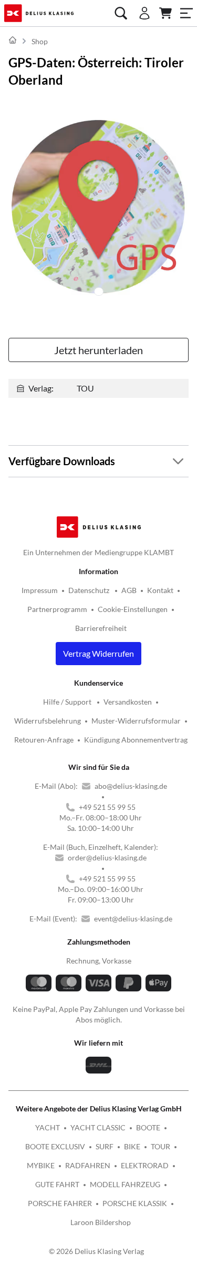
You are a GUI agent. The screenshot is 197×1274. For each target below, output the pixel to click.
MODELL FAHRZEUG (125, 1184)
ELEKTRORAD (145, 1165)
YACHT (47, 1127)
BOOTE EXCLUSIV (55, 1146)
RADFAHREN (87, 1165)
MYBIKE (41, 1165)
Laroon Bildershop (100, 1222)
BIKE (132, 1146)
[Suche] (121, 13)
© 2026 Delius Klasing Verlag (96, 1251)
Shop (40, 41)
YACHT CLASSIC (98, 1127)
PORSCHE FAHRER (60, 1203)
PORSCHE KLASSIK (134, 1203)
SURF (104, 1146)
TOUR (160, 1146)
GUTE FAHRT (57, 1184)
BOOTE (148, 1127)
